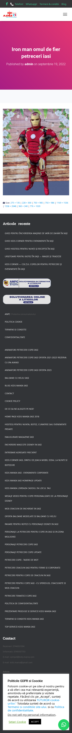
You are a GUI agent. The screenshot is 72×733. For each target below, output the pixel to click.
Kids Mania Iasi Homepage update (23, 480)
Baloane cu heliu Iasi (17, 378)
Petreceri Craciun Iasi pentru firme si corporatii (32, 567)
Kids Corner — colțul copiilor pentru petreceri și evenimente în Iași (33, 267)
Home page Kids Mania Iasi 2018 (22, 416)
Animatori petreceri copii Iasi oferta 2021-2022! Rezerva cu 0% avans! (35, 360)
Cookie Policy (12, 401)
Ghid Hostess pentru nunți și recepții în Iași (30, 248)
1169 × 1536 (62, 202)
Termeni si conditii (15, 329)
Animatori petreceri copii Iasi (21, 350)
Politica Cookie (13, 321)
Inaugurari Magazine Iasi (19, 437)
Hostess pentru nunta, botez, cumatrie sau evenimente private (35, 427)
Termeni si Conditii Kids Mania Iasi (24, 619)
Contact (9, 393)
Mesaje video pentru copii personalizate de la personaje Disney (36, 498)
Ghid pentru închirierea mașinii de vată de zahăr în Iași (36, 233)
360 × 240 (23, 206)
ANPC (7, 314)
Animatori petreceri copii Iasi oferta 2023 (28, 370)
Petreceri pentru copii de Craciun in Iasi (27, 575)
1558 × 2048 (10, 206)
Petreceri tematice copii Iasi (20, 595)
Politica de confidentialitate (21, 603)
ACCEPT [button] (35, 721)
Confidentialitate (15, 337)
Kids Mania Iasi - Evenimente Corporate (26, 472)
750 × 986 (49, 202)
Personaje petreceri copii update (23, 552)
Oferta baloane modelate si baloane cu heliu (30, 516)
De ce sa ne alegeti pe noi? (19, 409)
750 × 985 (38, 202)
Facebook (7, 4)
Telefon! (19, 4)
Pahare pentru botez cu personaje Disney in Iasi (31, 524)
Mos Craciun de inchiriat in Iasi (23, 508)
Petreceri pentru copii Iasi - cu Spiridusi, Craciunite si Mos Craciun (35, 585)
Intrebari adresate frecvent (21, 452)
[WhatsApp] (63, 724)
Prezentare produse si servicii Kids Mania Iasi (30, 611)
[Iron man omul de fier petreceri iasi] (36, 152)
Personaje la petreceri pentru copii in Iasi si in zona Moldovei (34, 534)
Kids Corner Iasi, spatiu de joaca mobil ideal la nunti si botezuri (36, 462)
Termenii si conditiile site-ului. (27, 707)
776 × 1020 (35, 206)
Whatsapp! (31, 4)
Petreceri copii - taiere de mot (21, 560)
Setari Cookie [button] (17, 721)
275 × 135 (15, 202)
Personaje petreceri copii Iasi (21, 544)
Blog (63, 4)
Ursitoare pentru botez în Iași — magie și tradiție (33, 256)
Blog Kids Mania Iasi (16, 385)
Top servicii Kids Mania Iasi (20, 626)
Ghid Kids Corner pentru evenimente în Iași (29, 241)
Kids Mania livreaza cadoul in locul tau (28, 488)
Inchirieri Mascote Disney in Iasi (23, 444)
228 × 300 (26, 202)
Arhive (6, 671)
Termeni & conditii (49, 4)
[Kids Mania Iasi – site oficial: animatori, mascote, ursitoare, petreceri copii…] (11, 14)
